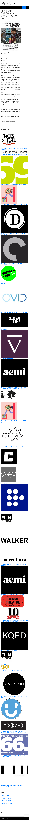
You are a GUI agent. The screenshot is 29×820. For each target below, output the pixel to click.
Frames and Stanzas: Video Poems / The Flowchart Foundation (14, 204)
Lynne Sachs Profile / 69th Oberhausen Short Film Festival (13, 184)
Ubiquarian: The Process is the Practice (9, 720)
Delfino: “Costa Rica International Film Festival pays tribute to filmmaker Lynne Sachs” (14, 234)
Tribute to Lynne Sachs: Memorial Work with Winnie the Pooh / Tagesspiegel (14, 149)
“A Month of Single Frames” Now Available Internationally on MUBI (14, 512)
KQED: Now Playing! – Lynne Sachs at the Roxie (11, 650)
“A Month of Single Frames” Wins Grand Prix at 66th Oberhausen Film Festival (12, 786)
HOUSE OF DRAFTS (6, 798)
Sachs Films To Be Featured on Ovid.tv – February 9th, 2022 (14, 312)
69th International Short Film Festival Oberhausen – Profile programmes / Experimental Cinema (14, 155)
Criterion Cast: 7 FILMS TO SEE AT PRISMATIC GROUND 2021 (13, 465)
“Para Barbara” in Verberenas (7, 358)
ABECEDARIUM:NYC (6, 795)
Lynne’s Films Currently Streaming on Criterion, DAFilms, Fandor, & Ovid (13, 264)
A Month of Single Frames (8, 121)
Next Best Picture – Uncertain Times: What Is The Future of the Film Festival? (14, 671)
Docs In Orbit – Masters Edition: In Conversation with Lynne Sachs (14, 697)
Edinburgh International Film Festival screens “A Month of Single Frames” (13, 447)
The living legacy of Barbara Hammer (9, 483)
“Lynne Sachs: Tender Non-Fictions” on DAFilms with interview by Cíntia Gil (14, 282)
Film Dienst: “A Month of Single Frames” (9, 525)
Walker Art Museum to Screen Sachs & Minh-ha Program (13, 554)
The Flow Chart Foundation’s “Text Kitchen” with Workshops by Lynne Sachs (14, 421)
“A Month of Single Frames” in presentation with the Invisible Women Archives (14, 328)
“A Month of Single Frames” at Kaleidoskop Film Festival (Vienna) (13, 400)
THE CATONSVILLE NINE (8, 800)
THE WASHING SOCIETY (8, 803)
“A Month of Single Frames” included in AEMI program (12, 594)
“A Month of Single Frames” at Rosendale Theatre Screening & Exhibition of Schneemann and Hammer (14, 621)
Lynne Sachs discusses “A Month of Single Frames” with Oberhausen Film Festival (13, 756)
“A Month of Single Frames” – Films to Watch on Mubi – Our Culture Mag (14, 565)
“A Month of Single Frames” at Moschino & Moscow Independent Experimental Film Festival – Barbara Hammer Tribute (13, 732)
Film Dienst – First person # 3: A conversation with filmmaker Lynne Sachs (14, 663)
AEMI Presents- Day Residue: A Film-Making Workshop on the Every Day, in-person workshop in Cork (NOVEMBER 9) (14, 388)
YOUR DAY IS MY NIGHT (7, 805)
